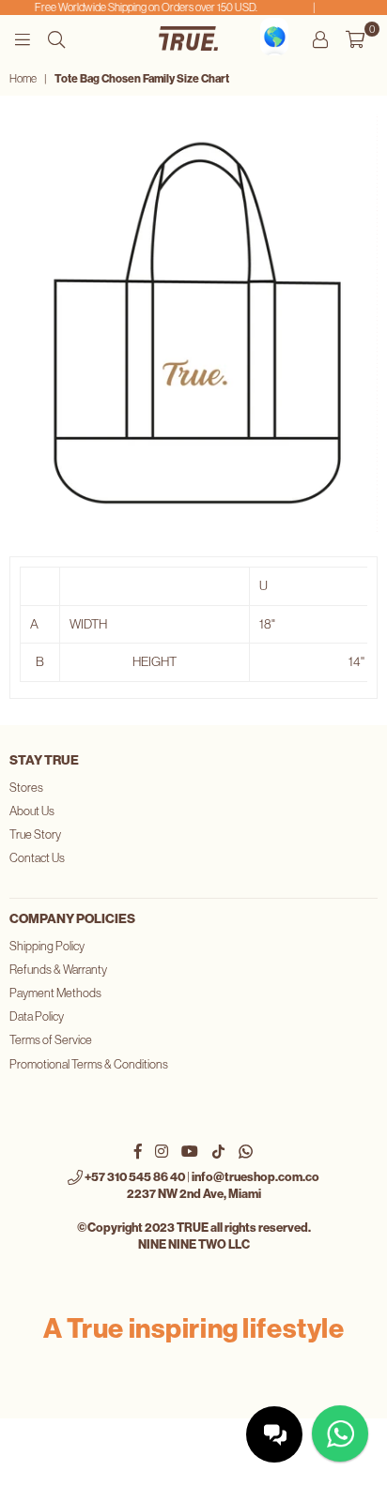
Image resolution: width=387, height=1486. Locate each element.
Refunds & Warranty (58, 970)
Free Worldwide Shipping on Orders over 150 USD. (143, 7)
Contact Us (37, 858)
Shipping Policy (47, 946)
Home (23, 78)
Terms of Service (50, 1040)
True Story (35, 834)
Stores (26, 788)
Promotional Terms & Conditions (88, 1064)
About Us (31, 811)
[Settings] (320, 38)
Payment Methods (55, 993)
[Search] (56, 38)
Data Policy (36, 1016)
